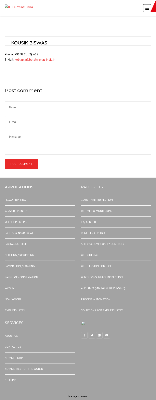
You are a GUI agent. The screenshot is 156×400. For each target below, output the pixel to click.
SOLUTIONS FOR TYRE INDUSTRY (102, 310)
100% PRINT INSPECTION (97, 200)
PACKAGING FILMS (16, 244)
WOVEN (9, 288)
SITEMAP (10, 380)
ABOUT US (11, 335)
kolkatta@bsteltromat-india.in (35, 59)
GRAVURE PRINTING (17, 211)
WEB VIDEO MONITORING (97, 211)
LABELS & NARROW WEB (20, 233)
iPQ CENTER (88, 222)
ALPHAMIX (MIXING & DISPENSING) (103, 288)
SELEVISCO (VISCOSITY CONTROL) (102, 244)
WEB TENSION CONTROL (96, 266)
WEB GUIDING (89, 255)
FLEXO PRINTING (15, 200)
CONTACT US (13, 346)
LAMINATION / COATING (20, 266)
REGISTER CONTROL (93, 233)
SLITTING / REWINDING (19, 255)
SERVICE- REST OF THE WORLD (24, 369)
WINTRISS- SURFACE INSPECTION (102, 277)
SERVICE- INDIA (14, 358)
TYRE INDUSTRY (15, 310)
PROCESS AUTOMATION (95, 299)
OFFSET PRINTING (16, 222)
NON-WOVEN (13, 299)
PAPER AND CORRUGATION (21, 277)
